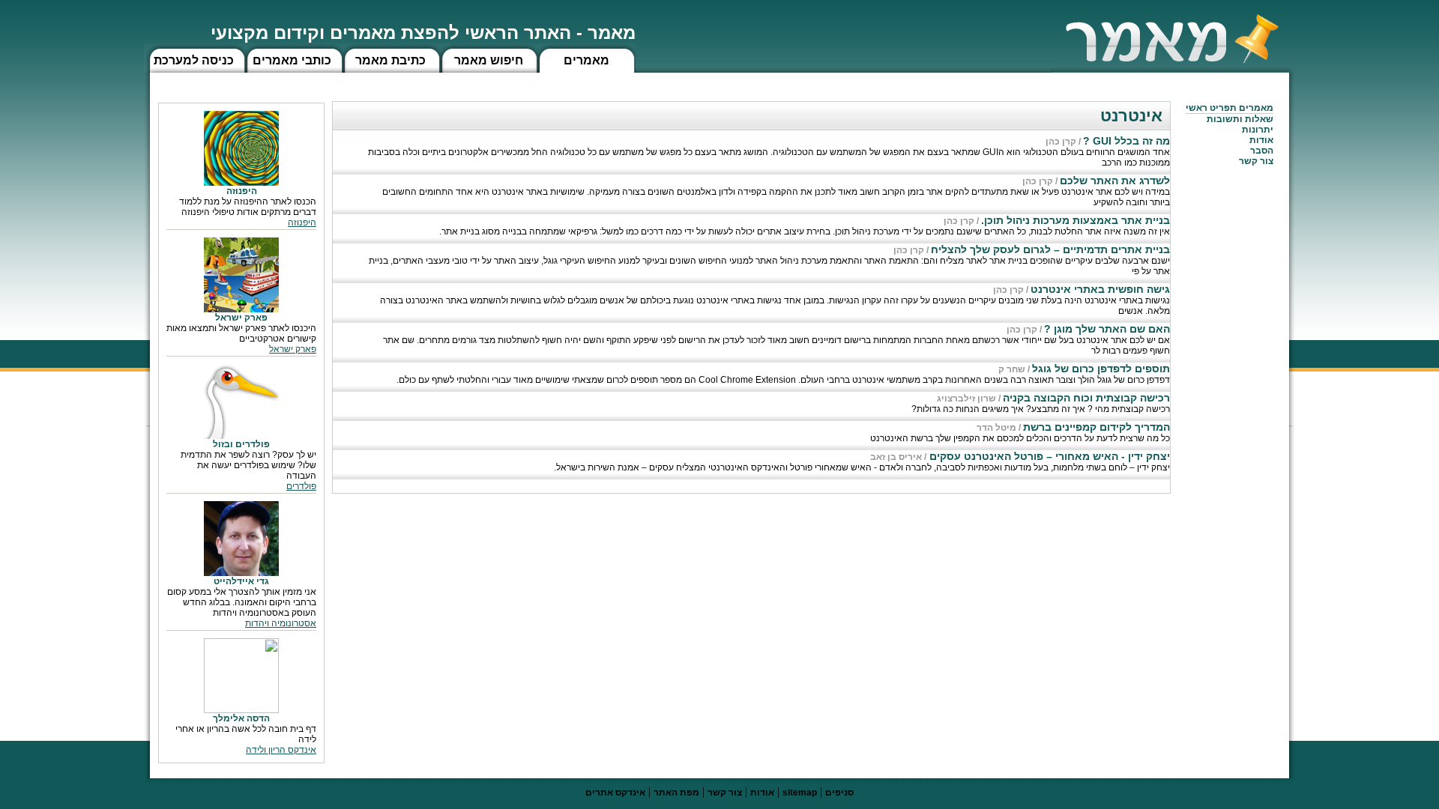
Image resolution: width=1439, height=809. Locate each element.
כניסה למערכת (194, 60)
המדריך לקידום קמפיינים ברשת (1096, 427)
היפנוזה (302, 222)
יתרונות (1257, 129)
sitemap (799, 792)
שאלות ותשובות (1240, 119)
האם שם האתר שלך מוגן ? (1107, 329)
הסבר (1261, 150)
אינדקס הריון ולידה (281, 750)
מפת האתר (676, 792)
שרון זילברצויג (966, 398)
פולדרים (301, 486)
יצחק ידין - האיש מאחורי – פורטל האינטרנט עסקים (1048, 456)
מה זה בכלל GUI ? (1126, 141)
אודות (1261, 140)
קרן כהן (1061, 141)
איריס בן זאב (896, 457)
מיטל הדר (996, 427)
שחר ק (1011, 369)
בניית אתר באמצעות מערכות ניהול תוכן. (1075, 220)
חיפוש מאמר (488, 60)
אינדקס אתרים (615, 792)
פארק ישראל (292, 349)
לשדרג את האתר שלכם (1115, 181)
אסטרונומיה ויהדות (280, 623)
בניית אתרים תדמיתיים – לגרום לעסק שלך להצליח (1050, 249)
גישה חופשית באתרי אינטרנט (1100, 289)
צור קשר (725, 792)
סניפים (839, 792)
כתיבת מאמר (390, 60)
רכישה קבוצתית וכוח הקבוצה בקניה (1086, 398)
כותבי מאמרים (292, 60)
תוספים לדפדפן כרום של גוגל (1101, 369)
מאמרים (586, 60)
